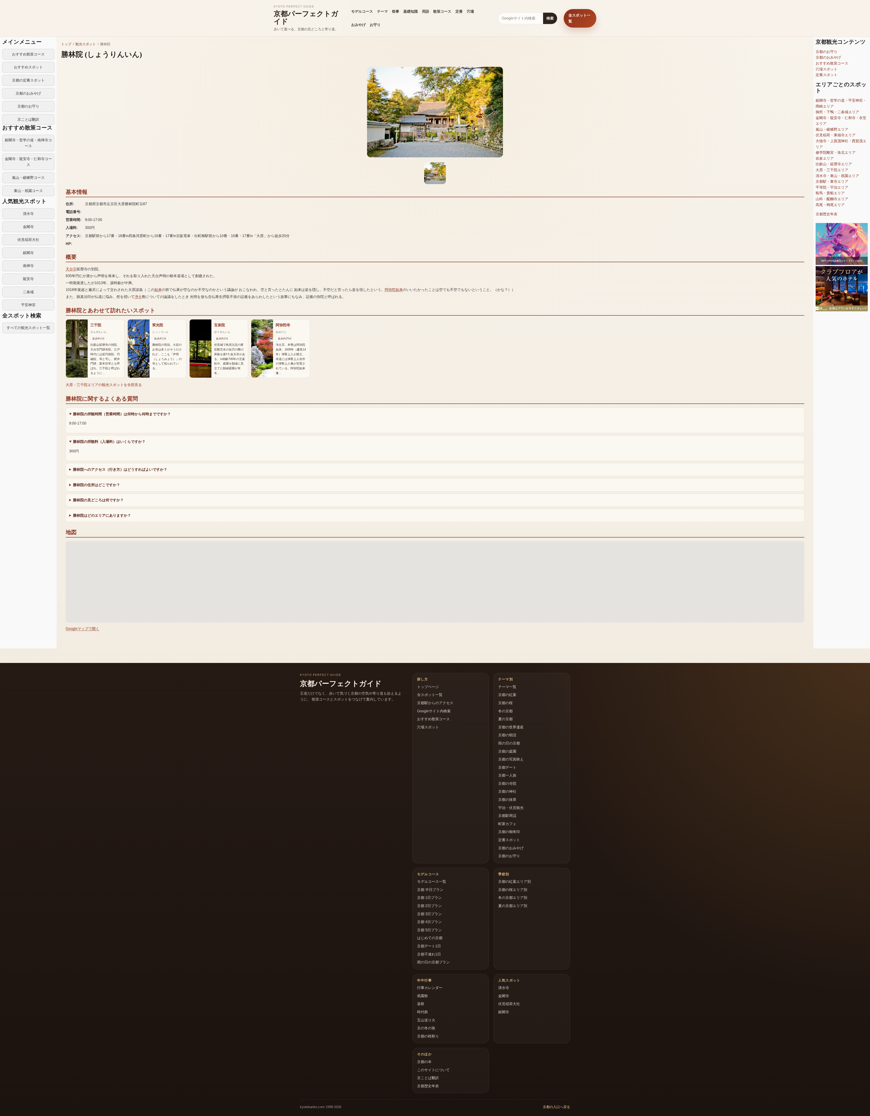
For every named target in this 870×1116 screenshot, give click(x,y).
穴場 (470, 11)
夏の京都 (505, 719)
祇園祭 (422, 996)
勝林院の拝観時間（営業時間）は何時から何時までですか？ (122, 414)
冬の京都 (505, 711)
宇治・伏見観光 (511, 808)
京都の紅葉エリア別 (514, 881)
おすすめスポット (28, 67)
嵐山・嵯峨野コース (28, 178)
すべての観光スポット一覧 (28, 328)
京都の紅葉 (507, 695)
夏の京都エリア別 (512, 906)
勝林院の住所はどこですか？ (96, 485)
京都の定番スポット (28, 80)
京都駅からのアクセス (435, 703)
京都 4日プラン (429, 922)
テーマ (382, 11)
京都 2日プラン (429, 906)
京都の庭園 (507, 751)
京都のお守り (28, 106)
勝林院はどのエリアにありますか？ (102, 515)
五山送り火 (426, 1020)
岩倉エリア (825, 158)
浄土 (138, 297)
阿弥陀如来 (394, 290)
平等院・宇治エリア (832, 187)
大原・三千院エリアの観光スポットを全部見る (104, 385)
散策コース (442, 11)
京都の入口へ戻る (556, 1107)
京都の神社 (507, 791)
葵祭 (420, 1004)
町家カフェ (507, 824)
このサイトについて (433, 1070)
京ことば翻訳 (28, 119)
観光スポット (85, 44)
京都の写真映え (511, 759)
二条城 (28, 292)
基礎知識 (410, 11)
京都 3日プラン (429, 914)
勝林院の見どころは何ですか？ (98, 500)
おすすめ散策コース (28, 54)
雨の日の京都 (509, 743)
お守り (375, 25)
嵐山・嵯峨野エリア (832, 129)
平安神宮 (28, 305)
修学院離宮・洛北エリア (836, 152)
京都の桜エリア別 (512, 890)
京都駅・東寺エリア (832, 181)
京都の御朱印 (509, 832)
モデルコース (362, 11)
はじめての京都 (429, 938)
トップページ (428, 687)
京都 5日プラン (429, 930)
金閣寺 (28, 227)
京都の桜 (505, 703)
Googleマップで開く (82, 629)
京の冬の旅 (426, 1028)
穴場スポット (826, 69)
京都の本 (424, 1062)
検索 (550, 18)
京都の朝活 (507, 735)
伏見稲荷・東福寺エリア (836, 135)
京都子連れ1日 (429, 954)
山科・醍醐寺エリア (832, 199)
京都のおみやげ (28, 93)
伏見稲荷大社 (28, 240)
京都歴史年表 (826, 214)
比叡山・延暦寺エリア (834, 164)
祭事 (395, 11)
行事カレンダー (429, 988)
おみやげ (358, 25)
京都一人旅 (507, 775)
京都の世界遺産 (511, 727)
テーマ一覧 (507, 687)
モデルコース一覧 (431, 881)
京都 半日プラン (430, 890)
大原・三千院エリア (832, 170)
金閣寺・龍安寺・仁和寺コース (28, 162)
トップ (66, 44)
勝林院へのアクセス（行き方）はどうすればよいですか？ (120, 469)
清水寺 (28, 214)
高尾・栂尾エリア (830, 205)
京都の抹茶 (507, 800)
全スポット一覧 (579, 18)
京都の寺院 (507, 783)
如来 (158, 290)
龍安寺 (28, 279)
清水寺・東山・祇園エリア (837, 176)
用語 (425, 11)
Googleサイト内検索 (434, 711)
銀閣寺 (28, 253)
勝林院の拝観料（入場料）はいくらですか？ (109, 442)
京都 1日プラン (429, 898)
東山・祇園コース (28, 191)
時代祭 (422, 1012)
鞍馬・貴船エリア (830, 193)
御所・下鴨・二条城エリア (837, 112)
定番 (459, 11)
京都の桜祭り (428, 1036)
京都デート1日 (429, 946)
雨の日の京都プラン (433, 962)
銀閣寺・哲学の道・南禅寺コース (28, 143)
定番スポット (826, 75)
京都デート (507, 767)
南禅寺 (28, 266)
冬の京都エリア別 (512, 898)
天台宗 (71, 269)
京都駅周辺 (507, 816)
